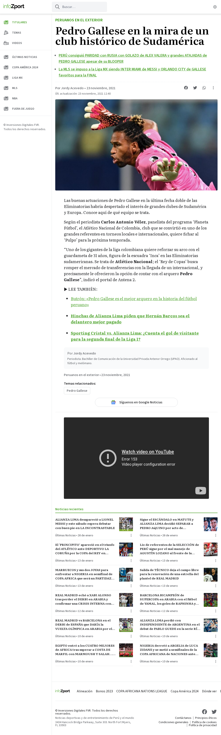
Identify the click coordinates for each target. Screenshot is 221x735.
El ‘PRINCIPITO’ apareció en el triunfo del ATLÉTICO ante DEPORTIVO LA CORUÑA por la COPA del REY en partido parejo (84, 549)
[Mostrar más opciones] (213, 87)
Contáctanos (183, 718)
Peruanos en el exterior (79, 20)
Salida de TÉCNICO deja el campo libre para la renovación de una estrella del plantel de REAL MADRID (169, 574)
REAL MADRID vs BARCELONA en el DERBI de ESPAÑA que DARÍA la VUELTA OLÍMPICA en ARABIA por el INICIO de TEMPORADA (83, 624)
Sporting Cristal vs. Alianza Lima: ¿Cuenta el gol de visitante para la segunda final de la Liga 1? (135, 336)
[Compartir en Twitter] (195, 87)
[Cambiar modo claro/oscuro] (215, 7)
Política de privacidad (203, 725)
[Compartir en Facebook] (186, 87)
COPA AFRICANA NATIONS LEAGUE (141, 691)
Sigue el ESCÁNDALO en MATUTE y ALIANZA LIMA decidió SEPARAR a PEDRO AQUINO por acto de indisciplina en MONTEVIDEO (167, 523)
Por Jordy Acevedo (69, 88)
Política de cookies (204, 722)
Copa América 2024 (185, 691)
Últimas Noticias (65, 535)
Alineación (84, 691)
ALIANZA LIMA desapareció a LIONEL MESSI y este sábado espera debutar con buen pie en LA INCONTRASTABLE (85, 523)
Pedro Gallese (77, 390)
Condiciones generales (173, 722)
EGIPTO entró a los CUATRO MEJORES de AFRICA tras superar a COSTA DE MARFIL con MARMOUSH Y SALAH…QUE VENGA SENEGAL (85, 649)
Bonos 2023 (104, 691)
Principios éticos (206, 718)
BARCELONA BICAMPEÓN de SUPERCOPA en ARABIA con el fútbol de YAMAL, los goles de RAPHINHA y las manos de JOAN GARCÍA (168, 599)
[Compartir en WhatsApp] (204, 87)
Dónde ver (209, 691)
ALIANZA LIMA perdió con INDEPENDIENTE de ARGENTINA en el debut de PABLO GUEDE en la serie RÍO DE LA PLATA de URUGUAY (170, 624)
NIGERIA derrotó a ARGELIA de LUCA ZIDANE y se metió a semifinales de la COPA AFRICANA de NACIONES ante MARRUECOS (169, 649)
